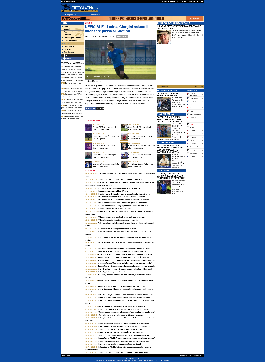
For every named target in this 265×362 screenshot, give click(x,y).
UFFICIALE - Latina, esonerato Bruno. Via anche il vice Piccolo (122, 252)
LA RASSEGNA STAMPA (167, 90)
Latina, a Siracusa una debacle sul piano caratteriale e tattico (122, 286)
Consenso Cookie (186, 355)
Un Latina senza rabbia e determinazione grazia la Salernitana (122, 203)
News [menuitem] (66, 26)
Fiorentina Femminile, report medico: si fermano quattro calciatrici (72, 118)
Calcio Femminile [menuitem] (70, 41)
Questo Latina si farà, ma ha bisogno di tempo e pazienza (120, 315)
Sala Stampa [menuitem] (69, 52)
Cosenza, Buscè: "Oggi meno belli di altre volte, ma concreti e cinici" (125, 263)
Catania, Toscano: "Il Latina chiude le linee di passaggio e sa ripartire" (125, 254)
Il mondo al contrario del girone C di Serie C (115, 209)
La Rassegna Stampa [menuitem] (72, 38)
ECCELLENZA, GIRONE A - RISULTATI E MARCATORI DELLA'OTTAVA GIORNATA (169, 119)
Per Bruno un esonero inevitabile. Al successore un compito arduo (124, 249)
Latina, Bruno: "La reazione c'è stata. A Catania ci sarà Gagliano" (123, 257)
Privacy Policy (198, 355)
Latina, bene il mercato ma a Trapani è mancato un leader (120, 332)
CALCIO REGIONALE (165, 114)
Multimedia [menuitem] (68, 35)
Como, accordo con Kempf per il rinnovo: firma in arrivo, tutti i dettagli (72, 91)
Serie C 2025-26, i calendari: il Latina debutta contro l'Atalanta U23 (124, 353)
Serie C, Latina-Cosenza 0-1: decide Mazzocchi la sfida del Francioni (125, 269)
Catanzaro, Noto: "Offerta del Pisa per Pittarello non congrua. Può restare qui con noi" (72, 96)
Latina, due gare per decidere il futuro (113, 191)
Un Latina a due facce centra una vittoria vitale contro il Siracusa (123, 200)
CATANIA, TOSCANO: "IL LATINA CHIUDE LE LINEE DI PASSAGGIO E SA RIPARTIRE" (171, 176)
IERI (201, 86)
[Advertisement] (180, 65)
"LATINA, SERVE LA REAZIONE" (168, 94)
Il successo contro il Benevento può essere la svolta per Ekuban (123, 309)
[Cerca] (202, 1)
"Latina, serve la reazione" (113, 272)
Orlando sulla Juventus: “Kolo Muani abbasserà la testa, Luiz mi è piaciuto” (71, 113)
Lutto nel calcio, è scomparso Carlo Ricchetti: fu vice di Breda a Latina (125, 295)
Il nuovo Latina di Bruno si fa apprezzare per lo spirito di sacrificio (123, 341)
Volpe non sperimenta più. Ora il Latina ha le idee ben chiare (121, 217)
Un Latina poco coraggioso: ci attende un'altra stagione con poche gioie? (126, 312)
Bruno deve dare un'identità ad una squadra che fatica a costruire (124, 298)
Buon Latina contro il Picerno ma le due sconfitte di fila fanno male (124, 324)
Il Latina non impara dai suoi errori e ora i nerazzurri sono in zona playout (126, 260)
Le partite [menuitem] (67, 29)
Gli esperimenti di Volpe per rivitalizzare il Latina (117, 229)
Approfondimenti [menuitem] (70, 32)
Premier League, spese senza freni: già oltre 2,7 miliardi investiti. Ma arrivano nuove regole (72, 85)
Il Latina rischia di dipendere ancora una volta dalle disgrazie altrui (124, 194)
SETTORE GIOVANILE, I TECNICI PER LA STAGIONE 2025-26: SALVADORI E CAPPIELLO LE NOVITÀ (170, 148)
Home (64, 23)
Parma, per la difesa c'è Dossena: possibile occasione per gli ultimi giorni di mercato (72, 69)
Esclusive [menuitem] (68, 49)
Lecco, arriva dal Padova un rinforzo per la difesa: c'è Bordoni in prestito (72, 74)
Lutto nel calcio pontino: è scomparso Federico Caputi (119, 344)
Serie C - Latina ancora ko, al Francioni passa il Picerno (120, 329)
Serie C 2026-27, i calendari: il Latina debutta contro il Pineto (121, 180)
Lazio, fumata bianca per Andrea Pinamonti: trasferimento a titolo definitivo (72, 80)
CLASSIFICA (192, 90)
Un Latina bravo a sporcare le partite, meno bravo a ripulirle (121, 306)
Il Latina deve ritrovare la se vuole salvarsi (119, 188)
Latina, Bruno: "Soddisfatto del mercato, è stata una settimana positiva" (126, 338)
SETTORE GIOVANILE (165, 142)
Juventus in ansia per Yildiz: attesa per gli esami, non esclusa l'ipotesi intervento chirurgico (72, 102)
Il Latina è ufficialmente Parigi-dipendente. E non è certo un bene (123, 206)
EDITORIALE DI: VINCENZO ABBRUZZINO (173, 23)
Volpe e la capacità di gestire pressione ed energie (118, 220)
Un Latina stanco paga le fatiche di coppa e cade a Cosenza (121, 197)
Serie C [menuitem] (67, 43)
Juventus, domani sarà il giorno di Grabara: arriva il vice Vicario (71, 107)
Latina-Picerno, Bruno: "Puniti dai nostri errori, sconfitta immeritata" (125, 327)
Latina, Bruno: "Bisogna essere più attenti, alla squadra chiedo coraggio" (126, 266)
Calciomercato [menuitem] (69, 46)
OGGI (195, 86)
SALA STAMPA (163, 170)
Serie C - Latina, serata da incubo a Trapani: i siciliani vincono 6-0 (123, 335)
